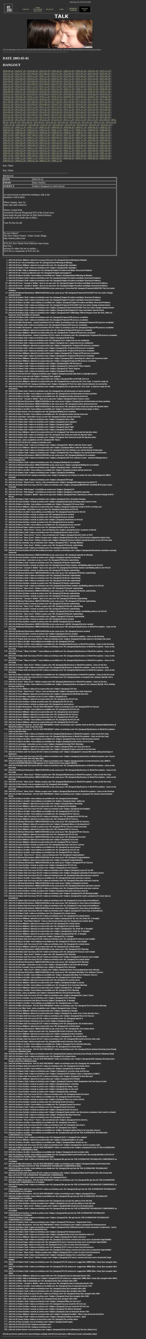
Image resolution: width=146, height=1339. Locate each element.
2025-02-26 (8, 76)
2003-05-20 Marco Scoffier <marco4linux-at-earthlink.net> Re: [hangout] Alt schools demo (45, 977)
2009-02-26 (32, 130)
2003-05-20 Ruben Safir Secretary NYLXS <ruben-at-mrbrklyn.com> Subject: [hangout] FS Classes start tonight (54, 957)
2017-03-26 (68, 102)
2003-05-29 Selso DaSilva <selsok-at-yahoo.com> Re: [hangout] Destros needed (41, 522)
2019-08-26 (44, 94)
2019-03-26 (105, 94)
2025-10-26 (20, 73)
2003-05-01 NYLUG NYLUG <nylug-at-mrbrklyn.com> (30, 442)
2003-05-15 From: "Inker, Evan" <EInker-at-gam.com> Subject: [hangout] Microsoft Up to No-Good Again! (51, 1206)
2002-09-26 (93, 150)
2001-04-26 (81, 155)
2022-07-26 (56, 84)
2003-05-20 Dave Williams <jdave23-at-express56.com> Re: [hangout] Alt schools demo (44, 924)
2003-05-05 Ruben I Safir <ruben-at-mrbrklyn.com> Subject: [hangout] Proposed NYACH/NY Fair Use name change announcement (61, 308)
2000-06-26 (93, 158)
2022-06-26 (68, 84)
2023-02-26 (81, 81)
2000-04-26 (8, 161)
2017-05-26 (44, 102)
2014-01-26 (93, 112)
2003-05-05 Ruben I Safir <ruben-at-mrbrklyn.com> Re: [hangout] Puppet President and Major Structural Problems (55, 278)
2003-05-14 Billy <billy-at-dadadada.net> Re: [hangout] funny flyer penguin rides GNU (43, 1281)
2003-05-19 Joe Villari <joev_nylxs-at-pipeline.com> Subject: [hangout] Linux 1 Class (43, 1008)
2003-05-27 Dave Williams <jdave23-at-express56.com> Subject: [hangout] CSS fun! (43, 689)
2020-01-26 (93, 91)
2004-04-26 (81, 145)
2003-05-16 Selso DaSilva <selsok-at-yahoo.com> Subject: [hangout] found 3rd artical (43, 1110)
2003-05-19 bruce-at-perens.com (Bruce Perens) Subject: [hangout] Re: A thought (42, 1001)
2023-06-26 (32, 81)
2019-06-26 (68, 94)
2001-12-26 (93, 153)
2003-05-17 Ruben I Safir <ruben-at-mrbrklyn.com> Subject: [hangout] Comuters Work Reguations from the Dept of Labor (58, 1081)
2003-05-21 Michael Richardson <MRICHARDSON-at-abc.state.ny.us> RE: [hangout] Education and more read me (54, 886)
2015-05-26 (8, 109)
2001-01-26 (8, 158)
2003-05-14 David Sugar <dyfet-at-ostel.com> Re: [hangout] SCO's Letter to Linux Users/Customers (49, 1245)
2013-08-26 (44, 114)
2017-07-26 (20, 102)
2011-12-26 (68, 120)
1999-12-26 (56, 161)
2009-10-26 (44, 127)
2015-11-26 (44, 107)
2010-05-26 (69, 125)
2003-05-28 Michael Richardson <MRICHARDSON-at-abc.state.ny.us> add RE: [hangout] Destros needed (51, 624)
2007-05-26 (68, 135)
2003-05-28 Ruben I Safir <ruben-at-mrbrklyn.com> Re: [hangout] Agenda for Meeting (43, 548)
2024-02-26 (44, 78)
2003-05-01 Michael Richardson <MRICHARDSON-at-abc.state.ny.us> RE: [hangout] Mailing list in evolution (52, 455)
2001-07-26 (44, 155)
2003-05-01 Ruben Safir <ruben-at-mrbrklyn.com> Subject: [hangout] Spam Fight (41, 427)
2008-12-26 (56, 130)
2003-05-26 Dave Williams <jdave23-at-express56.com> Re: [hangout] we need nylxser (44, 712)
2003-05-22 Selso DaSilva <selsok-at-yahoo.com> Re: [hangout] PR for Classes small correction (48, 827)
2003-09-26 (56, 148)
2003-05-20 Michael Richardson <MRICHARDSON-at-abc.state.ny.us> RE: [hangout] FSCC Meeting (48, 949)
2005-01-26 (81, 143)
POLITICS (49, 9)
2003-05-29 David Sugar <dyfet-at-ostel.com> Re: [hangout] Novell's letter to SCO (42, 527)
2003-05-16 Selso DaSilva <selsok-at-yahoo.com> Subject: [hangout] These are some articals (46, 1099)
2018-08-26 (80, 96)
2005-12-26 (56, 140)
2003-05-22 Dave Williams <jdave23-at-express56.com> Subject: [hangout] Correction (43, 840)
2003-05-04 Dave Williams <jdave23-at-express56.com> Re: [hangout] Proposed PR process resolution (50, 330)
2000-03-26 (20, 161)
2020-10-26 (93, 89)
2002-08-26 (105, 150)
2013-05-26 (80, 114)
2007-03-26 (93, 135)
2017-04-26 (56, 102)
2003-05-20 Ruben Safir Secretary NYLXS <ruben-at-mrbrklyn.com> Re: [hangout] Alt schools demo (49, 916)
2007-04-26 (81, 135)
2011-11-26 (80, 120)
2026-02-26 (81, 71)
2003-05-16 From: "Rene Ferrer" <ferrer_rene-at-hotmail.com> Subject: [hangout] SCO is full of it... (48, 1120)
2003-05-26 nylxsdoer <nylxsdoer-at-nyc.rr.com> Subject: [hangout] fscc (38, 697)
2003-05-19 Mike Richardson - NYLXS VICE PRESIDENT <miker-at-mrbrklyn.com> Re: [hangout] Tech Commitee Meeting (57, 1006)
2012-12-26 (32, 117)
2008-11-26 (68, 130)
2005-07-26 (8, 143)
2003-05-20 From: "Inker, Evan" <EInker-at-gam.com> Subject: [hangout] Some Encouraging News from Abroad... (54, 970)
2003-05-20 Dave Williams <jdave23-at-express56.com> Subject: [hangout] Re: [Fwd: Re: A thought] (49, 931)
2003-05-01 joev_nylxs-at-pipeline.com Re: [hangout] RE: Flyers (34, 440)
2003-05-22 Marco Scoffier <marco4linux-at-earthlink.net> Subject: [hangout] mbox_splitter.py (47, 801)
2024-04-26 (20, 78)
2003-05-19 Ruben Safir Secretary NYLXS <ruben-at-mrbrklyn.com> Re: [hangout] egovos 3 (46, 1018)
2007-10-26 (8, 135)
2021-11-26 (44, 86)
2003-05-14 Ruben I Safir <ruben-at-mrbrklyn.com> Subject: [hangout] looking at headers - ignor (47, 1317)
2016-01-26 (20, 107)
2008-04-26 (44, 132)
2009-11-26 (32, 127)
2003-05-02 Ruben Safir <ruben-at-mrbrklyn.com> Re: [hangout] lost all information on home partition (49, 391)
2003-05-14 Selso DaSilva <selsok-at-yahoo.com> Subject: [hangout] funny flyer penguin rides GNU (49, 1296)
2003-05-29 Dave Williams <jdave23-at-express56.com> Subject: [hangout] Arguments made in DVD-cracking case (55, 507)
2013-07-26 (56, 114)
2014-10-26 (93, 109)
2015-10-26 (56, 107)
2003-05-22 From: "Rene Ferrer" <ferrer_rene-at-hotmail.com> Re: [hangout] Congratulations (46, 855)
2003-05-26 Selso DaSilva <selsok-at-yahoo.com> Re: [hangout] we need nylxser (41, 704)
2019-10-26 (20, 94)
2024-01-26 (56, 78)
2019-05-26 (80, 94)
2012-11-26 (44, 117)
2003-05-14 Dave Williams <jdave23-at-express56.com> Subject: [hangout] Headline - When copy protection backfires (56, 1314)
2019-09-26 (32, 94)
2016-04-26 (93, 104)
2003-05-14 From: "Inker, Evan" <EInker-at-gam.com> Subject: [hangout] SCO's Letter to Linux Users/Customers (54, 1252)
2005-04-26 (44, 143)
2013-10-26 (20, 114)
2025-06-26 (68, 73)
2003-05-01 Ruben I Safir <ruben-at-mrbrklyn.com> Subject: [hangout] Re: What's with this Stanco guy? (50, 445)
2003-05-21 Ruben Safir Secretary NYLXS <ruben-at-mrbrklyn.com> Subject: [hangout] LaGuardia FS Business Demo (56, 873)
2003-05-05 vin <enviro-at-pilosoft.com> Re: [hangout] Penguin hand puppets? (40, 273)
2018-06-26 (105, 96)
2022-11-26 (8, 84)
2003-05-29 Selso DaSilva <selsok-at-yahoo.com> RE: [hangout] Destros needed (41, 515)
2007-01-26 (8, 137)
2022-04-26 (93, 84)
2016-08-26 (44, 104)
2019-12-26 (105, 91)
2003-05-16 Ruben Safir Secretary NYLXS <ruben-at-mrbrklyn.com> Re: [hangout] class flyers (47, 1125)
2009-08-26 (68, 127)
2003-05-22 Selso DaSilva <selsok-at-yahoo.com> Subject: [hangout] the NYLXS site (43, 865)
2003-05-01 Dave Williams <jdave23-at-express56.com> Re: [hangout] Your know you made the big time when (53, 432)
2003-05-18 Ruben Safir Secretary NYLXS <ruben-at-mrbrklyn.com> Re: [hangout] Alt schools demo (49, 1066)
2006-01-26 (44, 140)
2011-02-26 (75, 122)
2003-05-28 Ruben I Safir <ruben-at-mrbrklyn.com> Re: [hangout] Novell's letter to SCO (44, 532)
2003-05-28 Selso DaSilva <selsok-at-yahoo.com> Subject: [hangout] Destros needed (43, 634)
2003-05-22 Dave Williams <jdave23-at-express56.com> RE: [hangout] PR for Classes (43, 819)
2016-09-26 (32, 104)
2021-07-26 (93, 86)
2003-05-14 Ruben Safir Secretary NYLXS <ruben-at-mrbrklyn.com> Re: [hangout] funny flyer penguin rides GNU (54, 1294)
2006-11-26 (32, 137)
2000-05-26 (105, 158)
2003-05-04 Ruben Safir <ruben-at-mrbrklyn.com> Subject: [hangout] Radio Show (41, 338)
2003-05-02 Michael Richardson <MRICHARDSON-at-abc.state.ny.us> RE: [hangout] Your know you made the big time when (58, 407)
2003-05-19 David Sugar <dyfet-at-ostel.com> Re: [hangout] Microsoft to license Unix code (45, 1031)
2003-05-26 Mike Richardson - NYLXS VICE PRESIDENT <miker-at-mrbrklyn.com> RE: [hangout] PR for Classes (54, 707)
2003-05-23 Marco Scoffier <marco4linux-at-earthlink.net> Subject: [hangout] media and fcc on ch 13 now (51, 742)
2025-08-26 (44, 73)
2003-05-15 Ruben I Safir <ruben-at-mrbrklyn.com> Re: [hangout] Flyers (38, 1177)
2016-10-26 (20, 104)
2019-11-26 (8, 94)
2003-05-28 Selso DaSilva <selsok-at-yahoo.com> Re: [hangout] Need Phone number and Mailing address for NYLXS (56, 565)
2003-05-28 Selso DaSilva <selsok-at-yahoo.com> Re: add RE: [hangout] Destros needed (45, 622)
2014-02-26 (81, 112)
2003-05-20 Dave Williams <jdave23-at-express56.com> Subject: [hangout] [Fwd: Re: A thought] (47, 934)
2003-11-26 (32, 148)
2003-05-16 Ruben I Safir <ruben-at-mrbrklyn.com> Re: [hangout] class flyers (40, 1117)
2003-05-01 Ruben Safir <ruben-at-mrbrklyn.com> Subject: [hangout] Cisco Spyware (43, 422)
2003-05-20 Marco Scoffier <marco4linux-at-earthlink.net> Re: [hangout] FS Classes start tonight (48, 942)
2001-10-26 (8, 155)
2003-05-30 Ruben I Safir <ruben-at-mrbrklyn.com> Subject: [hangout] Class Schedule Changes (47, 499)
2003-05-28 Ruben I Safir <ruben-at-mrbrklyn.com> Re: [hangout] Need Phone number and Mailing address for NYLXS (56, 586)
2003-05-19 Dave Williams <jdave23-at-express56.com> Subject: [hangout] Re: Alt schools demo (48, 1036)
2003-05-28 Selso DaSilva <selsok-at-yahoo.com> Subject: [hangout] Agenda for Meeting (44, 558)
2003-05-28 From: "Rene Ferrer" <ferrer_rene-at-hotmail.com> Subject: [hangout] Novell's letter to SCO (51, 535)
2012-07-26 (93, 117)
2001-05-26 (68, 155)
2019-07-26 (56, 94)
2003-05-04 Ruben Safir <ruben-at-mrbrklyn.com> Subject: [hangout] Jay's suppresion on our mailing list (51, 343)
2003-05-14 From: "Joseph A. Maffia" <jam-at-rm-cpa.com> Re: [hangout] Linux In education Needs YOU (51, 1283)
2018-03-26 (32, 99)
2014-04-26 (56, 112)
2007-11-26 (105, 132)
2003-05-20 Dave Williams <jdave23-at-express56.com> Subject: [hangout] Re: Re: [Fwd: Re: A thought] (51, 929)
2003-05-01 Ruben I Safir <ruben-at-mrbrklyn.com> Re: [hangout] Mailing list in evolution (44, 462)
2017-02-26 (81, 102)
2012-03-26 (32, 120)
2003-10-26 (44, 148)
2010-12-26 (99, 122)
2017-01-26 (93, 102)
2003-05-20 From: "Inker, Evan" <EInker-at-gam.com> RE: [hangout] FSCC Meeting (42, 954)
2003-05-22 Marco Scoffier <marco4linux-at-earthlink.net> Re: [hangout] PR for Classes (44, 814)
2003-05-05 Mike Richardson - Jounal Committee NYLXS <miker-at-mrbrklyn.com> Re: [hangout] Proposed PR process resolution (61, 322)
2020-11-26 (81, 89)
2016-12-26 (105, 102)
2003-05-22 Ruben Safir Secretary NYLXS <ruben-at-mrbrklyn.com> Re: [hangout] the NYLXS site (48, 817)
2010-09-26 (21, 125)
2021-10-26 (56, 86)
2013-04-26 (93, 114)
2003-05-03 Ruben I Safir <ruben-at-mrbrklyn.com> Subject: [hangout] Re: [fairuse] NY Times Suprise (50, 366)
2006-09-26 (56, 137)
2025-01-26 (20, 76)
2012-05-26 (8, 120)
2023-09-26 (105, 78)
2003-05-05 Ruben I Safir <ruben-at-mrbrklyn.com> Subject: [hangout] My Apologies (42, 268)
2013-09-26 (32, 114)
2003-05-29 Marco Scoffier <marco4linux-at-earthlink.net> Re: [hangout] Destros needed (44, 525)
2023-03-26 (68, 81)
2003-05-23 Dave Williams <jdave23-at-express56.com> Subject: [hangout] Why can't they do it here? (50, 747)
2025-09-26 (32, 73)
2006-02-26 (32, 140)
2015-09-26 (68, 107)
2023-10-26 (93, 78)
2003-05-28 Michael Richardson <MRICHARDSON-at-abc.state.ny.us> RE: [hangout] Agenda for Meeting (51, 555)
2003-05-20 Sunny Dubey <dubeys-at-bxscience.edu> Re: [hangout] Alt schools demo (43, 1319)
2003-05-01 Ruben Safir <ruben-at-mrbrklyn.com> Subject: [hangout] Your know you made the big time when (52, 437)
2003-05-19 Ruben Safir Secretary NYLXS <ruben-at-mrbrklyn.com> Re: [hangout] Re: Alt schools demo (51, 1024)
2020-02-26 (81, 91)
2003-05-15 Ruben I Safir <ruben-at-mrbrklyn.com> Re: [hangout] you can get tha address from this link (50, 1201)
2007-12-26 (93, 132)
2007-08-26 (32, 135)
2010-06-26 (57, 125)
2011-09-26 (104, 120)
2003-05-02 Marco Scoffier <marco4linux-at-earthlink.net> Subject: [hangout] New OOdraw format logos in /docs (54, 409)
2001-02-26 (105, 155)
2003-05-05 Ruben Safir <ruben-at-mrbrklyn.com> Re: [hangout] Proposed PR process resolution (48, 325)
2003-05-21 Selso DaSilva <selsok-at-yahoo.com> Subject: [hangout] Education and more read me (48, 891)
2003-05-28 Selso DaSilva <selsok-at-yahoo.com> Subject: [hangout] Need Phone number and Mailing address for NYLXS (58, 611)
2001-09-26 (20, 155)
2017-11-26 (81, 99)
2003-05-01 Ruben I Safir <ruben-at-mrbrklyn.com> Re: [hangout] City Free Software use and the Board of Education (56, 450)
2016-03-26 (105, 104)
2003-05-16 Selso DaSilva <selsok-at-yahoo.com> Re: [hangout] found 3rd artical (41, 1102)
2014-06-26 (32, 112)
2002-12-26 (56, 150)
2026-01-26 (93, 71)
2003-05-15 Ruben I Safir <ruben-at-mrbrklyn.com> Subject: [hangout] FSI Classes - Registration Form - (50, 1222)
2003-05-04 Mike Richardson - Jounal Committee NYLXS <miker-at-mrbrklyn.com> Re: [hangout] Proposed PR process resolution (61, 328)
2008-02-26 (68, 132)
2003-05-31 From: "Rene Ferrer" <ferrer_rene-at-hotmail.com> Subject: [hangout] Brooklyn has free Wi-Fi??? (53, 482)
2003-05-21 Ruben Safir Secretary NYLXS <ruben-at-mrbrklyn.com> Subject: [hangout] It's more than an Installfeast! (56, 911)
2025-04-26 (93, 73)
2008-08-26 (105, 130)
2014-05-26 (44, 112)
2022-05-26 (80, 84)
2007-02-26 (105, 135)
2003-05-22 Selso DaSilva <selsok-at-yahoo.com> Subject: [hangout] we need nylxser (43, 868)
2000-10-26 (44, 158)
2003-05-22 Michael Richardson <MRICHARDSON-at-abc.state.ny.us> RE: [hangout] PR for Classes (49, 822)
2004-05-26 (68, 145)
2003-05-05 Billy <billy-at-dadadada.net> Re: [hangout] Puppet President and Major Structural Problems (50, 270)
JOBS (61, 9)
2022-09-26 (32, 84)
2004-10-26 (8, 145)
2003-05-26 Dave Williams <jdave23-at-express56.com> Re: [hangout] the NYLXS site (43, 699)
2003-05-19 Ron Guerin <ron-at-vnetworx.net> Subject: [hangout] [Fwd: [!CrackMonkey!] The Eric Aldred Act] (53, 1330)
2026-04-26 (56, 71)
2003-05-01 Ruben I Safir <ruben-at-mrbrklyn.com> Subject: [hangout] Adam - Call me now (45, 468)
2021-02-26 (44, 89)
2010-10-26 (9, 125)
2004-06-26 (56, 145)
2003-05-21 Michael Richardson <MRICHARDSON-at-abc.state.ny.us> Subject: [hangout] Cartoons (48, 883)
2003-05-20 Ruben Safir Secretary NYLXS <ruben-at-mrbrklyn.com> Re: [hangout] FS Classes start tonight (52, 939)
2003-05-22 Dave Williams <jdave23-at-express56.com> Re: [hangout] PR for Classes (43, 842)
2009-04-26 (8, 130)
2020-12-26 (68, 89)
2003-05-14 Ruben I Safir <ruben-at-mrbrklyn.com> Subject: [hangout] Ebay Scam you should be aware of (51, 1234)
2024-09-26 (68, 76)
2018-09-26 (68, 96)
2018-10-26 (56, 96)
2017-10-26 (93, 99)
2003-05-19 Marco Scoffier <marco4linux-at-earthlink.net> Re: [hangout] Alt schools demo (45, 1047)
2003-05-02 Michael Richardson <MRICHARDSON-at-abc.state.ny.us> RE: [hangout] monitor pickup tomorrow (53, 404)
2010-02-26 (106, 125)
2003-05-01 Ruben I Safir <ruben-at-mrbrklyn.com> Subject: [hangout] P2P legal (41, 480)
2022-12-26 (105, 81)
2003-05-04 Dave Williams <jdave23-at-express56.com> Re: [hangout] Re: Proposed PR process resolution (52, 333)
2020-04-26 (56, 91)
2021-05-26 (8, 89)
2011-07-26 (15, 122)
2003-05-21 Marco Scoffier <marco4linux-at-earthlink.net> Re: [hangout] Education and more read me (50, 878)
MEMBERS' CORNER (73, 9)
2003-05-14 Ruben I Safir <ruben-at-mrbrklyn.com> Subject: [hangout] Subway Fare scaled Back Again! (50, 1255)
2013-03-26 (105, 114)
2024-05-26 (8, 78)
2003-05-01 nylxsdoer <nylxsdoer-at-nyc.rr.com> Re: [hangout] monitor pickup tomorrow (44, 417)
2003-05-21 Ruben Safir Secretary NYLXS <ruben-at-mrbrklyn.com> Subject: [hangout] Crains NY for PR (51, 870)
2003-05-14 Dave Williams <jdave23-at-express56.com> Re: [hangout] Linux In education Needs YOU (49, 1276)
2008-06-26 (20, 132)
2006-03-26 (20, 140)
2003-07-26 (80, 148)
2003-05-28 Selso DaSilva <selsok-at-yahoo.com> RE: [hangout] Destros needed (41, 619)
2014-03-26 (68, 112)
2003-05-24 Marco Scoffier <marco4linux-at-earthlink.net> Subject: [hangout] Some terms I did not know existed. (54, 739)
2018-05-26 (8, 99)
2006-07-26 (80, 137)
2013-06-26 (68, 114)
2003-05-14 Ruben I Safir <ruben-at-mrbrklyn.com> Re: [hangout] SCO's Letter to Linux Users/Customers (51, 1247)
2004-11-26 (105, 143)
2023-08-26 (8, 81)
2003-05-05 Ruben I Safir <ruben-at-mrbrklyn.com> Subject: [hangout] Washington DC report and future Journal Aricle (56, 310)
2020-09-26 (105, 89)
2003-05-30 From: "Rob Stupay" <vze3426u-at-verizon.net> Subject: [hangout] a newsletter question (49, 492)
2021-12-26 (32, 86)
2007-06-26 (56, 135)
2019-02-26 (8, 96)
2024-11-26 (44, 76)
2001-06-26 (56, 155)
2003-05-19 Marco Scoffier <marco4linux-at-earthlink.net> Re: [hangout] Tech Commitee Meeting (48, 985)
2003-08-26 (68, 148)
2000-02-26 (32, 161)
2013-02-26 (8, 117)
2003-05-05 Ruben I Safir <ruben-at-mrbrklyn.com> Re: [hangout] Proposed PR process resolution (48, 317)
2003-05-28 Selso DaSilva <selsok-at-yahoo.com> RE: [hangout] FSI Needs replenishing (44, 583)
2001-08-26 (32, 155)
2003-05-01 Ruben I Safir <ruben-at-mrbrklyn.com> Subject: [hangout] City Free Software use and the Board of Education (57, 453)
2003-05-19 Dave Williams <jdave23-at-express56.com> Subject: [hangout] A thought (43, 1011)
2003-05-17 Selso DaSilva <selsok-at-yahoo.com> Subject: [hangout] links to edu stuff (43, 1089)
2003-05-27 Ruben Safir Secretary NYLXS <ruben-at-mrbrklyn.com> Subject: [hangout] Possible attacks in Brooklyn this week (60, 639)
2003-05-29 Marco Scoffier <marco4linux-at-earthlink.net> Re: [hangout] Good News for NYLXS (47, 512)
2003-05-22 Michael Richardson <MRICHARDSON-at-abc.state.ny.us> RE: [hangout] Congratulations (49, 858)
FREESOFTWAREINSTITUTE (37, 9)
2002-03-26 (56, 153)
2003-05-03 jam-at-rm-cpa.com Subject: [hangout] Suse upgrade (35, 376)
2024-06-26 (105, 76)
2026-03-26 (68, 71)
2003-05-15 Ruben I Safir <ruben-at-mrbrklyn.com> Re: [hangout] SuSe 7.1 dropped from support (48, 1137)
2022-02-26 (8, 86)
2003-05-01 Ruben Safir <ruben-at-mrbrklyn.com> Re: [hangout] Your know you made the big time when (50, 435)
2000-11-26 (32, 158)
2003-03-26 (20, 150)
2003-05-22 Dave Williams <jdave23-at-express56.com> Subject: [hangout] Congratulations (46, 860)
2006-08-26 (68, 137)
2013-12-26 (105, 112)
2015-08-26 (80, 107)
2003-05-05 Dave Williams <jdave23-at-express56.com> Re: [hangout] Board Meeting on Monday (48, 260)
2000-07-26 (80, 158)
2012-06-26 (105, 117)
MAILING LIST (85, 9)
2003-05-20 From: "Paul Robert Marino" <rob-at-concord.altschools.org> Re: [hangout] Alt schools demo (51, 921)
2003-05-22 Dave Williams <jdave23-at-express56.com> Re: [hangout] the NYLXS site (43, 834)
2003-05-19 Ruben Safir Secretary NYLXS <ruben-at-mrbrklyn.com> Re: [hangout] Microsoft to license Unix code (54, 1039)
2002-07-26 (8, 153)
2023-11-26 (81, 78)
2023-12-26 (68, 78)
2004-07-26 (44, 145)
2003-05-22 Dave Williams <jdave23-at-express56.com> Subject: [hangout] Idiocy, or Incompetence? (49, 824)
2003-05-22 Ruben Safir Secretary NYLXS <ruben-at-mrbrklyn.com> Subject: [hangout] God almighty (49, 809)
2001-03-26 (93, 155)
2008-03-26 (56, 132)
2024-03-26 (32, 78)
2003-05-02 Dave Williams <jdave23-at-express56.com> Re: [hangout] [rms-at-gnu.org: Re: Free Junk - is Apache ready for (58, 381)
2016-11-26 (8, 104)
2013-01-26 (20, 117)
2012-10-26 (56, 117)
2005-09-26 (93, 140)
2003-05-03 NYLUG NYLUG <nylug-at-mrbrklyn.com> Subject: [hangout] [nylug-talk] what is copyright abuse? (53, 374)
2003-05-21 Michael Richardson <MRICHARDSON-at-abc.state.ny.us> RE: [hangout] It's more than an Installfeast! (54, 903)
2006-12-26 (20, 137)
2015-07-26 (93, 107)
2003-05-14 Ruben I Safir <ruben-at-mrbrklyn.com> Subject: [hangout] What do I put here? (45, 1301)
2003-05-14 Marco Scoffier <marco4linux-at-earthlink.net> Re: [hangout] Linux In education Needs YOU (50, 1286)
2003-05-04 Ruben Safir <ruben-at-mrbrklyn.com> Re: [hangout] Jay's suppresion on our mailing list (49, 340)
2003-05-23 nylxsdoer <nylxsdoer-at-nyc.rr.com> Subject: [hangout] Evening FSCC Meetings (46, 744)
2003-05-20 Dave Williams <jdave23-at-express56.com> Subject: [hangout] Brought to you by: (47, 983)
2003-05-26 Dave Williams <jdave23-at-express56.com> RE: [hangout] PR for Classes (43, 715)
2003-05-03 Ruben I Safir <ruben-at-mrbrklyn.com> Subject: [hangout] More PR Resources (45, 364)
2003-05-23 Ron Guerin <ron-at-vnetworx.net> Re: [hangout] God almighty (38, 784)
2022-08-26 (44, 84)
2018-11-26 (44, 96)
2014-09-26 (105, 109)
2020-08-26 (8, 91)
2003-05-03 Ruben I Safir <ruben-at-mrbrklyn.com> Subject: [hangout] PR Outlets (41, 371)
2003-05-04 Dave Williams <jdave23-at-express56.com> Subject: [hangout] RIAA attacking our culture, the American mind (58, 358)
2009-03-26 (20, 130)
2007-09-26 (20, 135)
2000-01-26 (44, 161)
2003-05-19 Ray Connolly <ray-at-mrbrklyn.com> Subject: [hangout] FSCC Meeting (42, 998)
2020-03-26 (68, 91)
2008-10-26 (80, 130)
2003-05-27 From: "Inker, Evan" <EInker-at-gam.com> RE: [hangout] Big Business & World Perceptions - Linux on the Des (58, 665)
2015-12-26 (32, 107)
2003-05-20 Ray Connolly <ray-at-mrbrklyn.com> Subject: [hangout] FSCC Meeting (42, 967)
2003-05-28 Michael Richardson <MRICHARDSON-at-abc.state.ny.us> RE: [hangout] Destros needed (49, 631)
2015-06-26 (105, 107)
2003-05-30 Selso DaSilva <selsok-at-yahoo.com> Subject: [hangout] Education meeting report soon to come (53, 502)
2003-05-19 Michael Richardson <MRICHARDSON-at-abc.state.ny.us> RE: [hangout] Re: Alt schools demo (51, 1029)
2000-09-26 (56, 158)
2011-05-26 (39, 122)
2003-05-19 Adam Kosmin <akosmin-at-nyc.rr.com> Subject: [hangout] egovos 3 (41, 1021)
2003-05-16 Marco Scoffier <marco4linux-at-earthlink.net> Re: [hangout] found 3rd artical (45, 1097)
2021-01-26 (56, 89)
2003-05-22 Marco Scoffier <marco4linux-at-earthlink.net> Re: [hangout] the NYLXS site (44, 811)
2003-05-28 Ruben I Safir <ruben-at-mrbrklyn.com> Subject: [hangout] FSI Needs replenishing (46, 617)
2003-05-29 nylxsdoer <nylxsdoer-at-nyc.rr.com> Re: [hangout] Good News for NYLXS (43, 509)
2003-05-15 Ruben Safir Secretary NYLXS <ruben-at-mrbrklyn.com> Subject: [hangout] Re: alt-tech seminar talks (54, 1145)
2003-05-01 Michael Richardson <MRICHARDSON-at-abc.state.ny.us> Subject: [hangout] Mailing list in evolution (54, 465)
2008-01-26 (81, 132)
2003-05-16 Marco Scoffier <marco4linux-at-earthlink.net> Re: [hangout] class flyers (43, 1122)
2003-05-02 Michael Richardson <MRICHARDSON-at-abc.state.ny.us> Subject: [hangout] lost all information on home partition (59, 401)
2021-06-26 (105, 86)
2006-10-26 (44, 137)
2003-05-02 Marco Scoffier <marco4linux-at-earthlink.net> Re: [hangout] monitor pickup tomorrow (48, 396)
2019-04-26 (93, 94)
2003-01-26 (44, 150)
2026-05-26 (44, 71)
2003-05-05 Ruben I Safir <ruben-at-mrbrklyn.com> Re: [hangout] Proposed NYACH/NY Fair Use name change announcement (59, 305)
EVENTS (26, 9)
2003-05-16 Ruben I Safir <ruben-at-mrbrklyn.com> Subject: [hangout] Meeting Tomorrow (44, 1115)
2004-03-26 (93, 145)
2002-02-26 (68, 153)
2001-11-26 (105, 153)
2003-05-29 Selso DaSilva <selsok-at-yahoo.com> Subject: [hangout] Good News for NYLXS (46, 520)
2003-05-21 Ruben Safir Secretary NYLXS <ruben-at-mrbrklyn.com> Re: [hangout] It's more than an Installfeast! (54, 901)
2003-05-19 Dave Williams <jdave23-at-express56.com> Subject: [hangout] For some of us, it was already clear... (54, 1013)
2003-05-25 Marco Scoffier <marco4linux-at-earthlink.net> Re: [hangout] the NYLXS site (44, 720)
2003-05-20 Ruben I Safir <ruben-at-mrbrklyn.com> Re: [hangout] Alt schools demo (42, 913)
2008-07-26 (8, 132)
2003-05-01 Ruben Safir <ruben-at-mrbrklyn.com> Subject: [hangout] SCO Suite (41, 430)
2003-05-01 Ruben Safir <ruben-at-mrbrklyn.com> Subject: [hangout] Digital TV (40, 424)
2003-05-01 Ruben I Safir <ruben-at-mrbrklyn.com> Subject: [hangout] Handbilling (41, 473)
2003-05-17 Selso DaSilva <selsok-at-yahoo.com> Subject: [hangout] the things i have (43, 1087)
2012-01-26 (56, 120)
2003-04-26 (8, 150)
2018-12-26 (32, 96)
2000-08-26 (68, 158)
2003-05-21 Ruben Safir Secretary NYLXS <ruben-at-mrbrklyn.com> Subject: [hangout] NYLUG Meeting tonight (53, 893)
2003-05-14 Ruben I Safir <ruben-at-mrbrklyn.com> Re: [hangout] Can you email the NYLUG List (47, 1304)
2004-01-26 (8, 148)
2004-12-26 (93, 143)
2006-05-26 (105, 137)
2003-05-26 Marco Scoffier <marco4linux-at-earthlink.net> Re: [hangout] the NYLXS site (44, 709)
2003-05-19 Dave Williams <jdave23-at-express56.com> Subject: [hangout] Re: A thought (45, 988)
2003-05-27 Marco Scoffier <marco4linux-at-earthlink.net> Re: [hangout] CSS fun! (41, 642)
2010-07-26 (45, 125)
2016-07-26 (56, 104)
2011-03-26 (63, 122)
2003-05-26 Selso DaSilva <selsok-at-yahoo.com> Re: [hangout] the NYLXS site (41, 702)
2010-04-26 (82, 125)
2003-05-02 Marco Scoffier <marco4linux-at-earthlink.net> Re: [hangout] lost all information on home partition (53, 394)
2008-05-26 (32, 132)
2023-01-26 (93, 81)
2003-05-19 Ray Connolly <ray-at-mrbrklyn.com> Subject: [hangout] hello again (41, 1322)
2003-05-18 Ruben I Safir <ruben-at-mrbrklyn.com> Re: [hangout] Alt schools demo (42, 1056)
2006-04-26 (8, 140)
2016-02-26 (8, 107)
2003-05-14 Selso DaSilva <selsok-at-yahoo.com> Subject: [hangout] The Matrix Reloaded (45, 1309)
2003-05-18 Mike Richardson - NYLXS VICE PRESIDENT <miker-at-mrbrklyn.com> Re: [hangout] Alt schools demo (55, 1064)
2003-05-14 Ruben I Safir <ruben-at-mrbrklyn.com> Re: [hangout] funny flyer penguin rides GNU (47, 1289)
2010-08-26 (33, 125)
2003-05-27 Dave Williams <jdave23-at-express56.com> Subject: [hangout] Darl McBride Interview (48, 694)
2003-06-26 (93, 148)
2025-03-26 (105, 73)
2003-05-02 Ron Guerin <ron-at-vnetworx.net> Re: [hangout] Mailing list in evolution (42, 412)
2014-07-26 (20, 112)
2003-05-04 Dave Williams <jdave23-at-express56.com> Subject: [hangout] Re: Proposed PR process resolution (54, 346)
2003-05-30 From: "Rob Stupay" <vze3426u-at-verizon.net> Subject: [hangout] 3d (41, 489)
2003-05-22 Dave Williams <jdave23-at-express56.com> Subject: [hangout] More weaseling (45, 804)
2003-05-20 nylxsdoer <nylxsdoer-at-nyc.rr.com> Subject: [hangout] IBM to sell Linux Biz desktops (48, 965)
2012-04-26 (20, 120)
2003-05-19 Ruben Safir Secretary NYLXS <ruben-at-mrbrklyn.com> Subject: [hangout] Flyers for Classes (51, 1016)
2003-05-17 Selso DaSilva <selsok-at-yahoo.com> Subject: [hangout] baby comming (43, 1092)
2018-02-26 (44, 99)
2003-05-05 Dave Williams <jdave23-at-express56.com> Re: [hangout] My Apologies (43, 265)
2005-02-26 (68, 143)
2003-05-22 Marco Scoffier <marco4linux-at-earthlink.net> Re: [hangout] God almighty (43, 799)
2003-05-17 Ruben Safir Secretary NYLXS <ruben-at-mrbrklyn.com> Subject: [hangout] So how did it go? (51, 1076)
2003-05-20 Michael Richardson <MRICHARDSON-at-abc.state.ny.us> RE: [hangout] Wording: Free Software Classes (56, 972)
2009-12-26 (20, 127)
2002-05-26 (32, 153)
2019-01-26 (20, 96)
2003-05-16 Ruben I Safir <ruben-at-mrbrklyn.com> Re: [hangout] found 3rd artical (42, 1107)
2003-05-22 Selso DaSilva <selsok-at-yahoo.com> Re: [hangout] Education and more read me (46, 845)
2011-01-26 (87, 122)
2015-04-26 (20, 109)
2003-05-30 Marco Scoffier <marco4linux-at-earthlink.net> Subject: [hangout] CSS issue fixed (46, 504)
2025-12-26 (105, 71)
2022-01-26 (20, 86)
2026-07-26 (20, 71)
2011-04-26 (51, 122)
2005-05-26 (32, 143)
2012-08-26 (80, 117)
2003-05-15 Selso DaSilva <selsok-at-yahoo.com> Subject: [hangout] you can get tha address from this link (52, 1203)
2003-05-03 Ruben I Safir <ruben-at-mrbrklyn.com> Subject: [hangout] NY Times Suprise (44, 369)
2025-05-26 (80, 73)
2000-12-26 (20, 158)
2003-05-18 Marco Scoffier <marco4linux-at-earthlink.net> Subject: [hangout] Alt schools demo (47, 1069)
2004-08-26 (32, 145)
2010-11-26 (111, 122)
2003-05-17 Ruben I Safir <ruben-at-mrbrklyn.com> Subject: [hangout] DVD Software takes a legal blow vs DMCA (54, 1074)
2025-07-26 (56, 73)
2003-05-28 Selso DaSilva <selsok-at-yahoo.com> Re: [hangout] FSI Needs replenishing (44, 570)
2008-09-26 (93, 130)
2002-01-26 (81, 153)
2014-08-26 (8, 112)
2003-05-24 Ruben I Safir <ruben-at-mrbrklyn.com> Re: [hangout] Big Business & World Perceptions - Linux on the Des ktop (59, 734)
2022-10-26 (20, 84)
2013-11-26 (8, 114)
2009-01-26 (44, 130)
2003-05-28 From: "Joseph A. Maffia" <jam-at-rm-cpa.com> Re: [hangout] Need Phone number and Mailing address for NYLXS (59, 568)
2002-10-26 (80, 150)
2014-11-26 (81, 109)
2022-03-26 (105, 84)
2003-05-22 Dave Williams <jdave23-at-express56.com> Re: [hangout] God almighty (42, 806)
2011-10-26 (92, 120)
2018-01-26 (56, 99)
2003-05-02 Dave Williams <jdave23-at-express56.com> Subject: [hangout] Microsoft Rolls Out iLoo (49, 379)
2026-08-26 (8, 71)
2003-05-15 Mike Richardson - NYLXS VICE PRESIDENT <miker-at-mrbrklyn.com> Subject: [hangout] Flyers (52, 1194)
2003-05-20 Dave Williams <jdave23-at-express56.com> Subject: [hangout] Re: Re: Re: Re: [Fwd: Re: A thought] (54, 918)
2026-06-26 (32, 71)
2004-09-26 (20, 145)
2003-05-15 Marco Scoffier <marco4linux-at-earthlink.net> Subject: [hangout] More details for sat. (48, 1142)
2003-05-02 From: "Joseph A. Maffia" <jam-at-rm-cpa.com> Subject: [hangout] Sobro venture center (49, 399)
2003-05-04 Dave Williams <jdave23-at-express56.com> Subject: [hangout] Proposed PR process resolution (52, 361)
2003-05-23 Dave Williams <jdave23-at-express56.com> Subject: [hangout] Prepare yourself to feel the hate (52, 749)
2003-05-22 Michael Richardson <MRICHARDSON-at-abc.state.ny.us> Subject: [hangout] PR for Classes (51, 863)
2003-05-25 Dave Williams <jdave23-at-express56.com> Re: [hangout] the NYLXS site (43, 722)
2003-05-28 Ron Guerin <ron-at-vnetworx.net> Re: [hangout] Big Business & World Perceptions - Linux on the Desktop (56, 636)
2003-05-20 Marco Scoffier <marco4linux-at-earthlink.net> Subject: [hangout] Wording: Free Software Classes (53, 975)
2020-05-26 (44, 91)
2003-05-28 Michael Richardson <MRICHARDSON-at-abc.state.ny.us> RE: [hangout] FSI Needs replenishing (52, 573)
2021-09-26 (68, 86)
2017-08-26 (8, 102)
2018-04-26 (20, 99)
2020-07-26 (20, 91)
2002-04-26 (44, 153)
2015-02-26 (44, 109)
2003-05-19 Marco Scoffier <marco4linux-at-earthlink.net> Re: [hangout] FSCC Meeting (44, 990)
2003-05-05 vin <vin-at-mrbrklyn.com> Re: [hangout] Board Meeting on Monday (40, 263)
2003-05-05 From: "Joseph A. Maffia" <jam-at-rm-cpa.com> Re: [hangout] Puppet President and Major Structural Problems (58, 283)
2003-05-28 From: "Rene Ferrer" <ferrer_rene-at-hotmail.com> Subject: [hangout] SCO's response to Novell (52, 530)
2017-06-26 (32, 102)
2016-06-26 (68, 104)
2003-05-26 (105, 148)
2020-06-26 (32, 91)
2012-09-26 (68, 117)
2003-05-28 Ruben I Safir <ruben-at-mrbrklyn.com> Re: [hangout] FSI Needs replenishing (44, 563)
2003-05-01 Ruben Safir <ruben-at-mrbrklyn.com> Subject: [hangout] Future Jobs (41, 419)
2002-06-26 (20, 153)
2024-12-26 (32, 76)
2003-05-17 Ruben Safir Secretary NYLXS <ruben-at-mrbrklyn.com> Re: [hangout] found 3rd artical (49, 1094)
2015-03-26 (32, 109)
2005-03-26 (56, 143)
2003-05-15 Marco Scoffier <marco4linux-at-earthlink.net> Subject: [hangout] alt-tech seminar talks (49, 1152)
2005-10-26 (80, 140)
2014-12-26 (68, 109)
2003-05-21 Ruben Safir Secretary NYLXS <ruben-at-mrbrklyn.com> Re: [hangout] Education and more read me (54, 875)
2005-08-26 (105, 140)
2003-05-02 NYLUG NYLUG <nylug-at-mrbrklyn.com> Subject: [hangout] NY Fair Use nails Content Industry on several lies (58, 384)
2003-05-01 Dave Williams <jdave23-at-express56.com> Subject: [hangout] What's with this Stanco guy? (51, 448)
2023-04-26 (56, 81)
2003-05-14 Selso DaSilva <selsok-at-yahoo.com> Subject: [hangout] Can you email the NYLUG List (49, 1307)
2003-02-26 (32, 150)
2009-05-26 (105, 127)
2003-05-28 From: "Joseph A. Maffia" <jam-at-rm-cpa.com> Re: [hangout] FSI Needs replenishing (48, 599)
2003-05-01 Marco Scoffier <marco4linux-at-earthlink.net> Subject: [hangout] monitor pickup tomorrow (50, 470)
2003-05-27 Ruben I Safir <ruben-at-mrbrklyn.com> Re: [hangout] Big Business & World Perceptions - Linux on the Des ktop (59, 668)
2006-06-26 (93, 137)
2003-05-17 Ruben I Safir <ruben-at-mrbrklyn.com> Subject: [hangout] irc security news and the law (49, 1071)
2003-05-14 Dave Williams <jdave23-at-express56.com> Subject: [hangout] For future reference (47, 1237)
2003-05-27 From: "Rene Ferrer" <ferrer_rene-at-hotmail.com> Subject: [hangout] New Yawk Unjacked (50, 691)
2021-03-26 (32, 89)
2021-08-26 (80, 86)
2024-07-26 (93, 76)
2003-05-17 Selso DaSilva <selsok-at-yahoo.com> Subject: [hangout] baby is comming (43, 1084)
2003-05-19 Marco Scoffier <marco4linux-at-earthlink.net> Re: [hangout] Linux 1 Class (43, 1003)
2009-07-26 (80, 127)
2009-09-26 (56, 127)
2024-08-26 (80, 76)
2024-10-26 (56, 76)
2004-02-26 (105, 145)
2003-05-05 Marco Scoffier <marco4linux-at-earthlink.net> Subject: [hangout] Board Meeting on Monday (50, 275)
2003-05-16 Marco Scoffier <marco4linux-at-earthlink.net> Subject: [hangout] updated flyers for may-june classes (54, 1130)
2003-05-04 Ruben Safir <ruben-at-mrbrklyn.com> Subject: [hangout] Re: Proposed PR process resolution (51, 348)
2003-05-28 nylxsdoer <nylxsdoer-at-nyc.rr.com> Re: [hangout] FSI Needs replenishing (44, 560)
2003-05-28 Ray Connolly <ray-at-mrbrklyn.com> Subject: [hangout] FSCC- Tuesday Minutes (46, 543)
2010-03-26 (94, 125)
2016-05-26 (80, 104)
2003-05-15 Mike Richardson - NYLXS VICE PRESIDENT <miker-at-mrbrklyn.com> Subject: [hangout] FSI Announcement (57, 1225)
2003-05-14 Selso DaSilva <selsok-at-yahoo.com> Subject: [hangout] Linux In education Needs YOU (49, 1312)
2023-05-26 (44, 81)
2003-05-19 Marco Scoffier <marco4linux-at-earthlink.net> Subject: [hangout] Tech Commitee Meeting (50, 1044)
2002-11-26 (68, 150)
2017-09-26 (105, 99)
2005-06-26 (20, 143)
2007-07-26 (44, 135)
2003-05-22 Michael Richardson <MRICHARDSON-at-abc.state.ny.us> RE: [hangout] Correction (47, 837)
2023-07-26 (20, 81)
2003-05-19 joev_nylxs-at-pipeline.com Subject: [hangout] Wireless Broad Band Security (44, 993)
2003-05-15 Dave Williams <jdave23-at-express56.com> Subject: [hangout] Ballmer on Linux (46, 1140)
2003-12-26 (20, 148)
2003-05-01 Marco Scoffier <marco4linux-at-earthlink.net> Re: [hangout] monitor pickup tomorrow (48, 414)
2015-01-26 (56, 109)
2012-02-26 (44, 120)
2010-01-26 (8, 127)
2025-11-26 (8, 73)
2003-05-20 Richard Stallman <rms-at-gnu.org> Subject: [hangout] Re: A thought (41, 936)
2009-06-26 (93, 127)
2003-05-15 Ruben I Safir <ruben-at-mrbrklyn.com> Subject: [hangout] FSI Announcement (45, 1232)
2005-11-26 (68, 140)
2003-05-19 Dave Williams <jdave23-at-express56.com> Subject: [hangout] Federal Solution (46, 1034)
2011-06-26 (27, 122)
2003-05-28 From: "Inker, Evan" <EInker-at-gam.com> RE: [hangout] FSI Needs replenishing (46, 545)
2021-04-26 (20, 89)
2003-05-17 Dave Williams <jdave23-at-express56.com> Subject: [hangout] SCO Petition (44, 1079)
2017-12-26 (68, 99)
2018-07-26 (93, 96)
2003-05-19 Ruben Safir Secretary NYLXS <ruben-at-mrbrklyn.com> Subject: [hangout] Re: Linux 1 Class (51, 995)
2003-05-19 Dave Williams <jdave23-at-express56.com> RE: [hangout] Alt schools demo (44, 1026)
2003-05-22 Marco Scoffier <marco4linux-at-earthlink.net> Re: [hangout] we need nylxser (45, 847)
